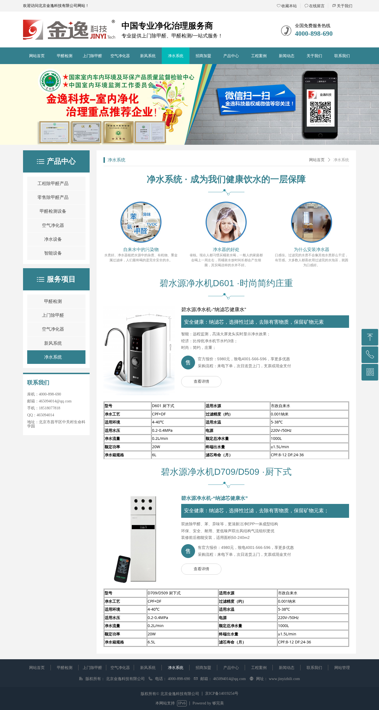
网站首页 (317, 160)
